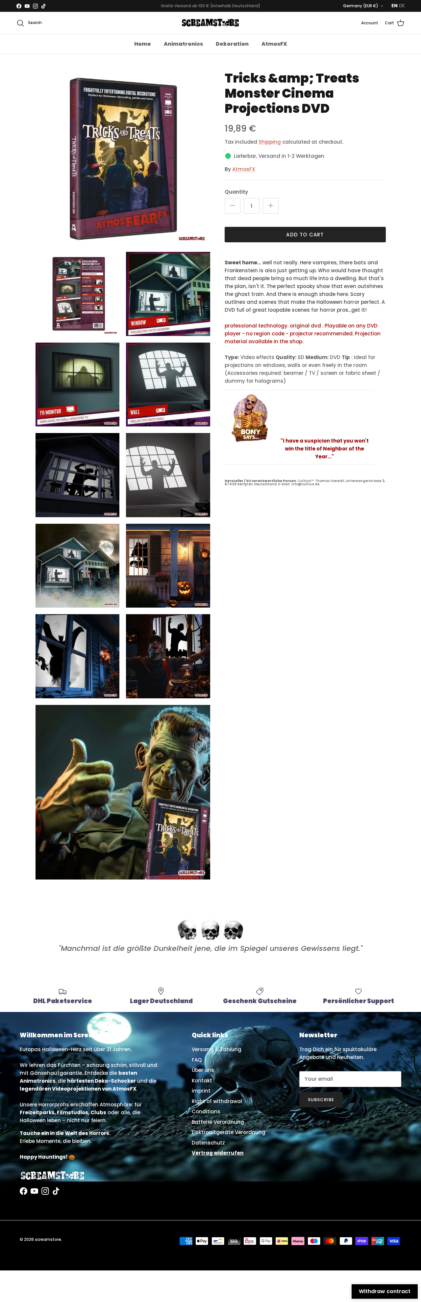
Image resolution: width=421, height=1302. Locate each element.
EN (394, 5)
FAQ (197, 1059)
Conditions (206, 1111)
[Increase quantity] (271, 206)
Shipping (270, 141)
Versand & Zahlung (216, 1049)
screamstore (48, 1239)
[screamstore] (210, 22)
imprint (201, 1090)
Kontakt (202, 1080)
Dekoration (232, 44)
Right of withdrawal (217, 1101)
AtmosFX (274, 44)
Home (142, 44)
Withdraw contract (384, 1291)
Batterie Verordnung (218, 1122)
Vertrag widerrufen (217, 1152)
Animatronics (183, 44)
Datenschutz (208, 1142)
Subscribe (321, 1100)
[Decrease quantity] (232, 206)
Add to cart (305, 234)
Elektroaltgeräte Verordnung (228, 1132)
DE (402, 5)
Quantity (236, 191)
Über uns (203, 1070)
